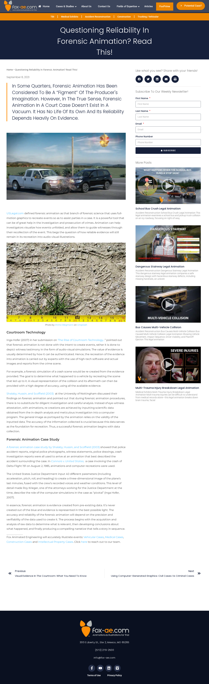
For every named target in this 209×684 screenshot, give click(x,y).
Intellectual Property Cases (55, 541)
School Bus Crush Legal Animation (158, 208)
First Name (142, 98)
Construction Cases (19, 541)
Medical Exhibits (69, 16)
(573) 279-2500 (104, 650)
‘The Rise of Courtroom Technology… (81, 340)
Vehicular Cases (94, 537)
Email (139, 123)
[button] (139, 79)
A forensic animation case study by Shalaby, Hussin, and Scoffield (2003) (53, 447)
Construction (124, 16)
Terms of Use (94, 675)
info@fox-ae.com (104, 657)
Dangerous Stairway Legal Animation (160, 266)
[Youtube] (100, 668)
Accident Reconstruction (98, 16)
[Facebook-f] (91, 668)
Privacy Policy (114, 675)
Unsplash (82, 324)
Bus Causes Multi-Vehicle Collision (158, 327)
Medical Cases (114, 537)
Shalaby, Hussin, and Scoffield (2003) (30, 393)
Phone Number (144, 136)
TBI (52, 16)
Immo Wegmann (64, 324)
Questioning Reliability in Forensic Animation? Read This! (46, 69)
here (84, 541)
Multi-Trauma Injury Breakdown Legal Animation (167, 388)
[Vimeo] (117, 668)
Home (10, 69)
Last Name (142, 111)
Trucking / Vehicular (148, 16)
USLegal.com (15, 213)
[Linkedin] (108, 668)
